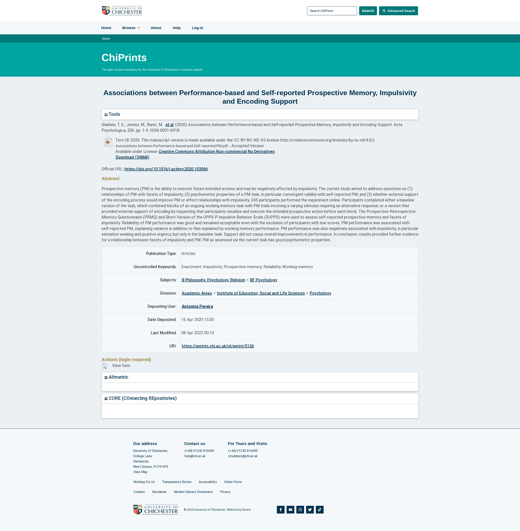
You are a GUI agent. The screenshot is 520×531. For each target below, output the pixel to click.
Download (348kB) (132, 157)
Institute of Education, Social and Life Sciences (261, 293)
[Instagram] (300, 510)
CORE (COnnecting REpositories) (142, 398)
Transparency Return (177, 482)
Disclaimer (159, 492)
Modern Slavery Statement (193, 492)
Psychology (320, 293)
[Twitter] (310, 510)
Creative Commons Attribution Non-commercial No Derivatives (217, 151)
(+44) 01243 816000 (199, 451)
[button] (104, 366)
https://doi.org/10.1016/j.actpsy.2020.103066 (166, 168)
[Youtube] (290, 510)
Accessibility (208, 482)
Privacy (225, 492)
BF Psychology (263, 279)
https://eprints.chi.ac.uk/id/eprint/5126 (218, 346)
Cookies (139, 492)
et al (170, 124)
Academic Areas (197, 293)
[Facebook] (281, 510)
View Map (140, 472)
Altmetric (117, 377)
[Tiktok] (320, 510)
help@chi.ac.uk (195, 456)
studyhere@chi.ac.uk (243, 456)
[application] (137, 28)
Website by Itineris (239, 509)
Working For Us (144, 482)
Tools (113, 114)
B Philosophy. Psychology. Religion (213, 279)
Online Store (233, 482)
